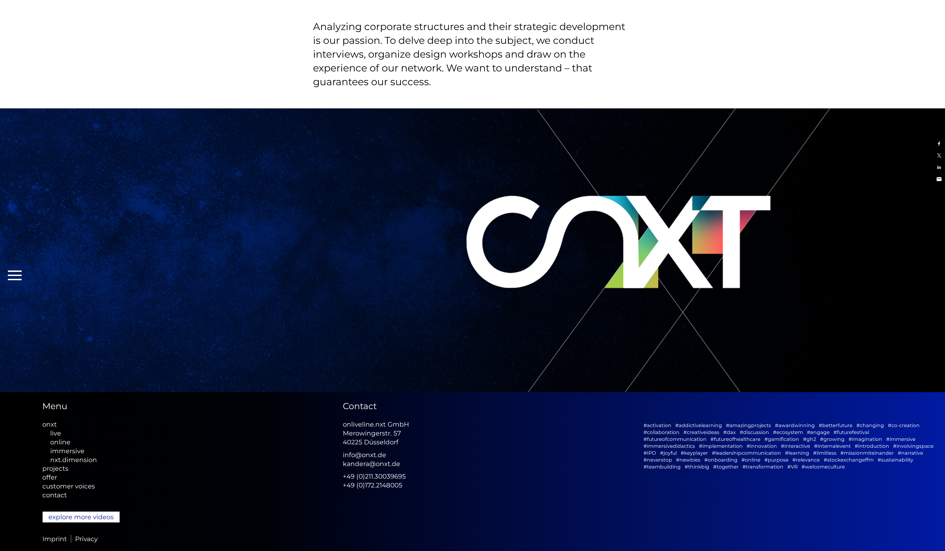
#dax (729, 432)
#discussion (754, 432)
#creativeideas (701, 432)
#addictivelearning (698, 425)
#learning (797, 453)
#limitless (824, 453)
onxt (49, 424)
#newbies (688, 460)
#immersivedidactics (669, 446)
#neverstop (658, 460)
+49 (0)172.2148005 (372, 485)
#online (750, 460)
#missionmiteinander (867, 453)
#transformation (762, 467)
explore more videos (81, 517)
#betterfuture (835, 425)
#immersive (900, 439)
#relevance (806, 460)
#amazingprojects (748, 425)
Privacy (86, 539)
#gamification (781, 439)
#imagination (865, 439)
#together (726, 467)
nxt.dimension (73, 460)
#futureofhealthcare (735, 439)
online (60, 442)
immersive (67, 451)
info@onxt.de (364, 455)
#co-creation (904, 425)
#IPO (650, 453)
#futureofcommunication (675, 439)
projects (55, 468)
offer (49, 477)
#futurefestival (851, 432)
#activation (657, 425)
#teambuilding (662, 467)
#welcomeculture (823, 467)
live (55, 433)
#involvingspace (913, 446)
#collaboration (661, 432)
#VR (792, 467)
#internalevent (832, 446)
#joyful (668, 453)
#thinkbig (697, 467)
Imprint (54, 539)
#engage (818, 432)
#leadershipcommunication (746, 453)
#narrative (910, 453)
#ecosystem (788, 432)
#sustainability (895, 460)
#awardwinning (795, 425)
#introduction (872, 446)
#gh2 (809, 439)
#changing (870, 425)
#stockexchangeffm (849, 460)
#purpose (776, 460)
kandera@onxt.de (371, 464)
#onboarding (721, 460)
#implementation (721, 446)
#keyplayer (694, 453)
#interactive (795, 446)
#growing (832, 439)
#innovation (762, 446)
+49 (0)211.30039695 (374, 476)
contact (54, 495)
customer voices (68, 486)
